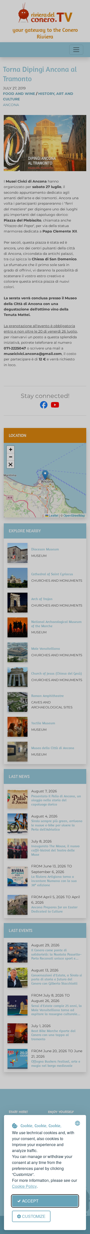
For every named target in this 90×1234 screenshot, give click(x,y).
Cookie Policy (24, 1186)
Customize (34, 1216)
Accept (30, 1201)
